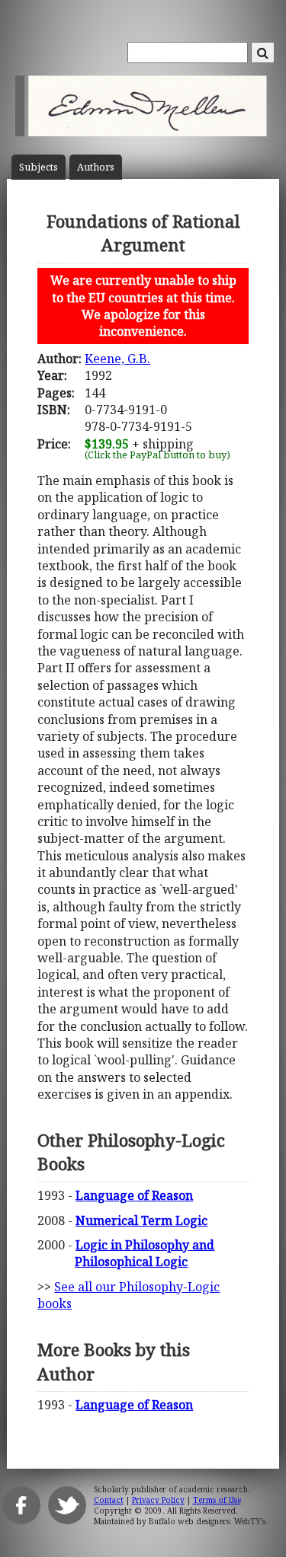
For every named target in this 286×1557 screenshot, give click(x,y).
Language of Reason (134, 1195)
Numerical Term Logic (141, 1220)
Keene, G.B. (117, 358)
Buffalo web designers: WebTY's (207, 1521)
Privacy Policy (158, 1500)
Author (95, 167)
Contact (109, 1500)
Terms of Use (217, 1500)
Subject (38, 167)
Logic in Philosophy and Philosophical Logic (144, 1253)
